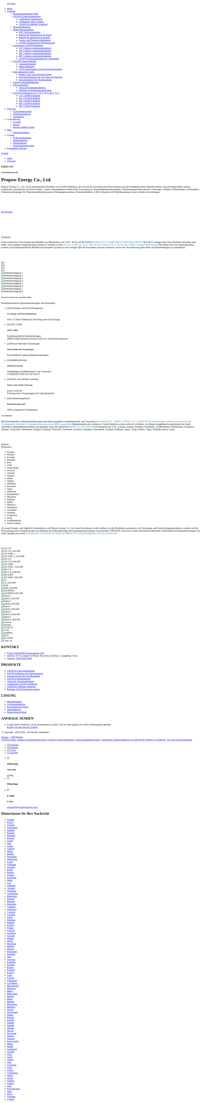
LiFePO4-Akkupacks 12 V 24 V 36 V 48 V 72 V (36, 93)
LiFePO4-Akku (8, 740)
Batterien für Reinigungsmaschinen (35, 90)
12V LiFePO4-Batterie (29, 95)
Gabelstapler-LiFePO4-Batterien (28, 45)
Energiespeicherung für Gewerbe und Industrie (40, 77)
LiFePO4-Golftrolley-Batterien (33, 24)
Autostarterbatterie (27, 64)
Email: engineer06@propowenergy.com (25, 653)
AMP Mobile (16, 737)
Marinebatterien (20, 140)
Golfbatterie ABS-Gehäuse (31, 22)
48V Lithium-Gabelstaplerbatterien (35, 53)
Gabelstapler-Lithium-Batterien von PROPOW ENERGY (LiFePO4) (133, 740)
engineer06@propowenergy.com (22, 807)
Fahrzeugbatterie (20, 85)
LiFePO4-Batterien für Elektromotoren (37, 43)
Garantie (17, 122)
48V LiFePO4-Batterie (29, 103)
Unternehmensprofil (22, 111)
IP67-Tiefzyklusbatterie (29, 32)
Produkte (11, 11)
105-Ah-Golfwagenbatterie (179, 740)
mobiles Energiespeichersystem (31, 740)
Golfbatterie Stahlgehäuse (31, 19)
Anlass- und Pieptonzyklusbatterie (34, 40)
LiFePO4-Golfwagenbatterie (60, 740)
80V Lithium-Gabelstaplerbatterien (35, 56)
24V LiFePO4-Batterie (29, 98)
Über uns (11, 109)
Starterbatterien (20, 143)
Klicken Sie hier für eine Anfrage (22, 727)
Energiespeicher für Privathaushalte (35, 80)
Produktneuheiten (21, 132)
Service (16, 124)
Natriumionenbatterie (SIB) (25, 14)
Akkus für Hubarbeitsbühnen (32, 87)
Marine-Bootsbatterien (23, 29)
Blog (9, 130)
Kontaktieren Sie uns (16, 148)
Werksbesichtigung (22, 114)
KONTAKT (7, 212)
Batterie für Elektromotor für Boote (35, 35)
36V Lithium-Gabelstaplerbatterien (35, 51)
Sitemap (5, 737)
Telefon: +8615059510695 (19, 658)
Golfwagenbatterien (22, 138)
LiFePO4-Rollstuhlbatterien (26, 82)
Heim (9, 8)
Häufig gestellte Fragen (24, 127)
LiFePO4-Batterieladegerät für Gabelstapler (39, 58)
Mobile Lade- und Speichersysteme (35, 74)
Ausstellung (18, 116)
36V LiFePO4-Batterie (29, 101)
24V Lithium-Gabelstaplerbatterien (35, 48)
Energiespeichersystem (23, 72)
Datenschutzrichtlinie (17, 712)
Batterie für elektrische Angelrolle (34, 37)
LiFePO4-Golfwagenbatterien (27, 16)
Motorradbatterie (26, 66)
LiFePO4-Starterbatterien (24, 61)
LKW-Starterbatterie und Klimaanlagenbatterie (40, 69)
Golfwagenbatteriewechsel (87, 740)
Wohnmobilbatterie (22, 27)
